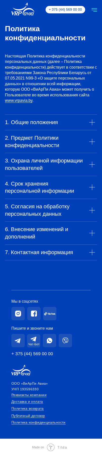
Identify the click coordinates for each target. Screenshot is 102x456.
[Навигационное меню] (94, 10)
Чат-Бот (34, 344)
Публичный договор (28, 416)
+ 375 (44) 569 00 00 (32, 353)
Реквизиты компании (29, 395)
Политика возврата (27, 408)
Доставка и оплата (27, 401)
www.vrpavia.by (18, 100)
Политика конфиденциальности (38, 422)
